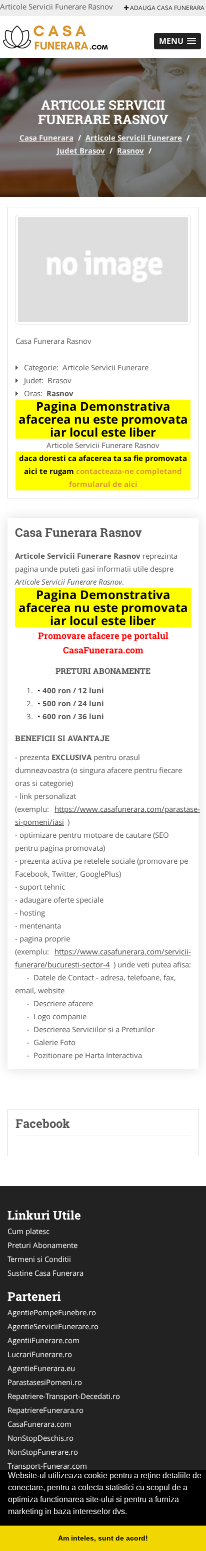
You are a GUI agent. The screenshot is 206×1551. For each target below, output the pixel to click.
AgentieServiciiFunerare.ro (53, 1326)
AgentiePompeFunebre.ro (52, 1312)
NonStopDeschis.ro (41, 1437)
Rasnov (130, 150)
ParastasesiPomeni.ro (45, 1382)
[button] (177, 41)
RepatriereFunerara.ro (46, 1409)
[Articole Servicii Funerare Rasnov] (103, 269)
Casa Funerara (47, 138)
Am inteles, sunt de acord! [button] (103, 1538)
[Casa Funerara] (66, 36)
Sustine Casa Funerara (46, 1272)
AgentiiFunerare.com (44, 1340)
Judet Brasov (81, 150)
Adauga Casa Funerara (166, 7)
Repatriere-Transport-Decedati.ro (64, 1396)
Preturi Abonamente (43, 1245)
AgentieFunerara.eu (41, 1368)
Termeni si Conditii (39, 1258)
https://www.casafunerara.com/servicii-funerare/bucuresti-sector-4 (103, 957)
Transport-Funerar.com (47, 1465)
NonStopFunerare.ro (43, 1451)
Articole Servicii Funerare (134, 138)
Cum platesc (29, 1231)
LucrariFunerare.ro (40, 1354)
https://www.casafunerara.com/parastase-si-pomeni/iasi (107, 815)
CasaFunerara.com (40, 1423)
